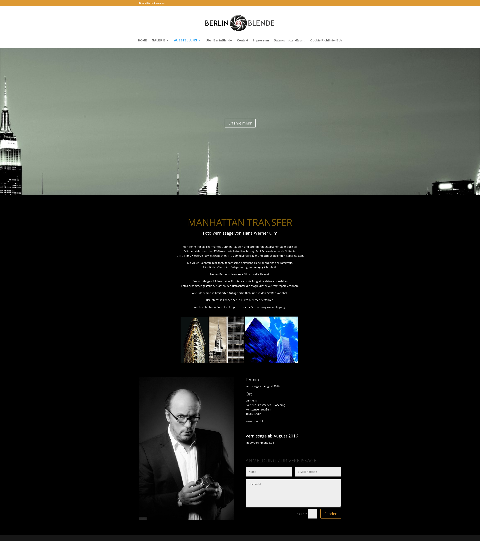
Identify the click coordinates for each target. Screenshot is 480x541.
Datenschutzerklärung (289, 40)
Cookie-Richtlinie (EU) (326, 40)
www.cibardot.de (256, 421)
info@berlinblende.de (260, 442)
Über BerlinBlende (219, 40)
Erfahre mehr (240, 123)
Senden (330, 513)
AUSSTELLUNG (185, 40)
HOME (142, 40)
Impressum (261, 40)
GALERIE (158, 40)
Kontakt (242, 40)
